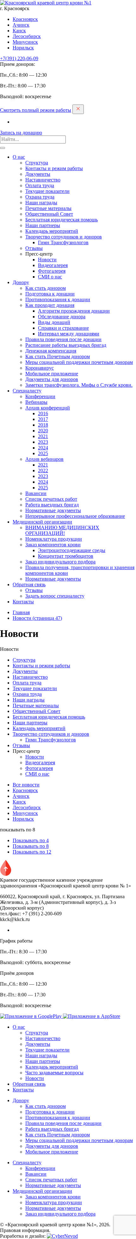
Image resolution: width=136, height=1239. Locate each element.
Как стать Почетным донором (57, 356)
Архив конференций (47, 407)
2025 (43, 453)
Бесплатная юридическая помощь (61, 219)
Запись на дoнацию (21, 132)
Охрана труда (39, 197)
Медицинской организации (42, 521)
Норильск (23, 47)
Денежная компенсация (50, 350)
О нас (19, 157)
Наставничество (42, 179)
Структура (36, 162)
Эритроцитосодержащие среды (71, 550)
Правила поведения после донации (63, 339)
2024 (43, 447)
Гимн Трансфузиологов (63, 242)
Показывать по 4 (31, 840)
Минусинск (25, 42)
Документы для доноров (51, 379)
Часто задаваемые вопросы (54, 1072)
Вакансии (35, 493)
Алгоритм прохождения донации (74, 311)
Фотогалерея (51, 271)
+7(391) (19, 58)
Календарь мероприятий (51, 231)
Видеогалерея (53, 265)
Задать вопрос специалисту (54, 596)
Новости (47, 259)
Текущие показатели (47, 191)
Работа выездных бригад (52, 504)
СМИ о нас (50, 276)
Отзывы (34, 248)
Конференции (40, 396)
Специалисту (27, 390)
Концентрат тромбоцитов (65, 556)
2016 (43, 413)
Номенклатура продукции (53, 539)
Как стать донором (45, 288)
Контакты (23, 601)
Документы (37, 174)
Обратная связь (29, 584)
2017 (43, 419)
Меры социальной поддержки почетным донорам (79, 362)
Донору (21, 282)
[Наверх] (5, 874)
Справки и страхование (63, 328)
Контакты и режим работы (54, 168)
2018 (43, 425)
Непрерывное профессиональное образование (75, 516)
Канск (19, 30)
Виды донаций (54, 322)
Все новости (26, 784)
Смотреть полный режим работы (35, 110)
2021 (43, 436)
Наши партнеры (42, 225)
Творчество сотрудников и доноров (63, 236)
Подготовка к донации (50, 293)
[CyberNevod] (62, 1236)
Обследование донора (61, 316)
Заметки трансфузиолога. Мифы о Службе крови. (79, 385)
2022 (43, 470)
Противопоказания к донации (57, 299)
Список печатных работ (51, 499)
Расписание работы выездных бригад (65, 345)
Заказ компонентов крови (53, 544)
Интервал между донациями (68, 333)
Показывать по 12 (32, 852)
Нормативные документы (53, 510)
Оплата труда (39, 185)
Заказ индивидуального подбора (60, 561)
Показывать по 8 (31, 846)
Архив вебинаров (44, 459)
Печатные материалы (48, 208)
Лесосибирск (27, 36)
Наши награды (41, 202)
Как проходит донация (49, 305)
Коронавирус (39, 368)
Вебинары (36, 402)
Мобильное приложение (51, 373)
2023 (43, 442)
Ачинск (21, 25)
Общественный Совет (49, 214)
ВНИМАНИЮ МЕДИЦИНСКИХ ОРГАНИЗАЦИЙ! (62, 530)
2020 (43, 430)
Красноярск (25, 19)
